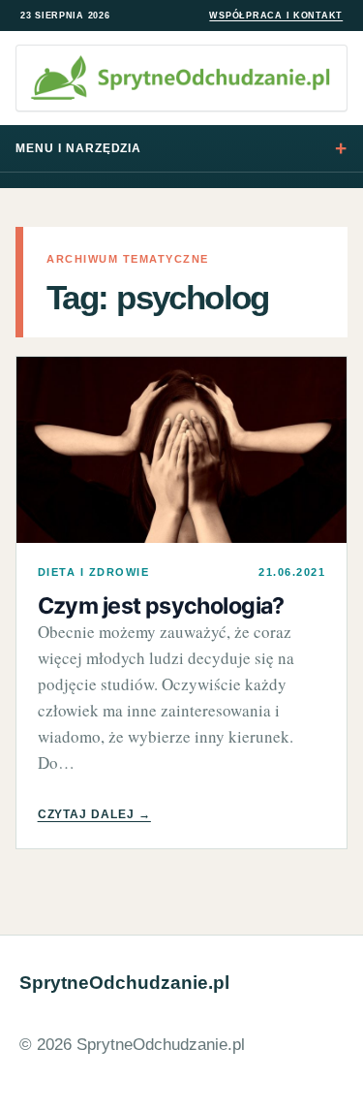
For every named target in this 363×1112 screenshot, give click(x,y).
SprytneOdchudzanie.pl (124, 982)
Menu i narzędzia (78, 148)
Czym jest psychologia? (161, 606)
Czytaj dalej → (94, 814)
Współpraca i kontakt (276, 15)
